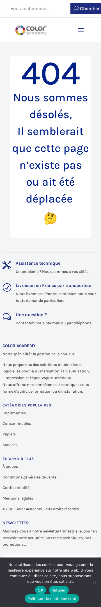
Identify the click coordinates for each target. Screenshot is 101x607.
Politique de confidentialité (51, 598)
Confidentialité (16, 487)
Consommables (17, 423)
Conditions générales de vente (29, 477)
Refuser (59, 590)
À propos (10, 466)
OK (40, 590)
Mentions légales (18, 498)
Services (10, 444)
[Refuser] (94, 582)
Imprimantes (14, 413)
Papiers (9, 434)
